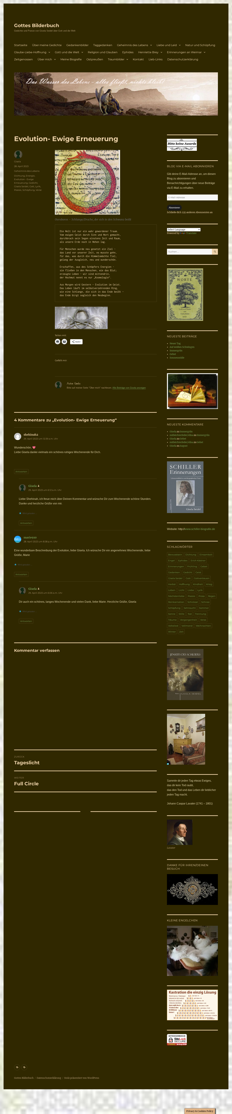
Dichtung (19, 175)
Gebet (173, 354)
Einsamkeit (206, 554)
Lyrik (37, 186)
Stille (181, 613)
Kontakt (138, 59)
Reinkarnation (176, 602)
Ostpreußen (94, 59)
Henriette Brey (148, 52)
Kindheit (198, 584)
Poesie (17, 190)
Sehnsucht (190, 608)
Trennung (200, 613)
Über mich (45, 59)
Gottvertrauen (201, 578)
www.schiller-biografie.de (200, 529)
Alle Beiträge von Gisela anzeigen (129, 387)
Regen (211, 596)
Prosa (202, 596)
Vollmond (187, 625)
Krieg (209, 584)
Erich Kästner (198, 560)
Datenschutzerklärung (182, 59)
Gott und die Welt (67, 52)
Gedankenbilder (77, 45)
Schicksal (193, 602)
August (184, 445)
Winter (172, 631)
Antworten (21, 471)
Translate (191, 233)
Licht (181, 590)
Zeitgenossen (23, 59)
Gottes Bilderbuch (36, 25)
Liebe (191, 590)
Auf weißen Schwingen (182, 347)
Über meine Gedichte (47, 45)
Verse (39, 190)
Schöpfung (28, 190)
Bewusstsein (175, 554)
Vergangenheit (188, 619)
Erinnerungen (176, 566)
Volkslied (173, 625)
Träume (172, 619)
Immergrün (176, 350)
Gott (31, 186)
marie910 (30, 537)
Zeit (181, 631)
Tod (190, 613)
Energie (30, 175)
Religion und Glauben (103, 52)
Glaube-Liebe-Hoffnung (30, 52)
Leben (171, 590)
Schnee (205, 602)
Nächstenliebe (176, 596)
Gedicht (33, 182)
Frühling (192, 566)
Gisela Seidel (21, 186)
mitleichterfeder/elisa (181, 435)
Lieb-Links (156, 59)
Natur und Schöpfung (200, 45)
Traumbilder (116, 59)
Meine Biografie (71, 59)
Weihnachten (203, 625)
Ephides (127, 52)
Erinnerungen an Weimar (184, 52)
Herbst (172, 584)
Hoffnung (184, 584)
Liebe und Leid (167, 45)
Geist (198, 572)
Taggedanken (102, 45)
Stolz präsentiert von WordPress (81, 1078)
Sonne (171, 613)
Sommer (204, 608)
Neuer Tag (175, 343)
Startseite (20, 45)
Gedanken (174, 572)
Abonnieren (174, 207)
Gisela (17, 161)
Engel (171, 560)
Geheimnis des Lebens (132, 45)
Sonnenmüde (177, 357)
